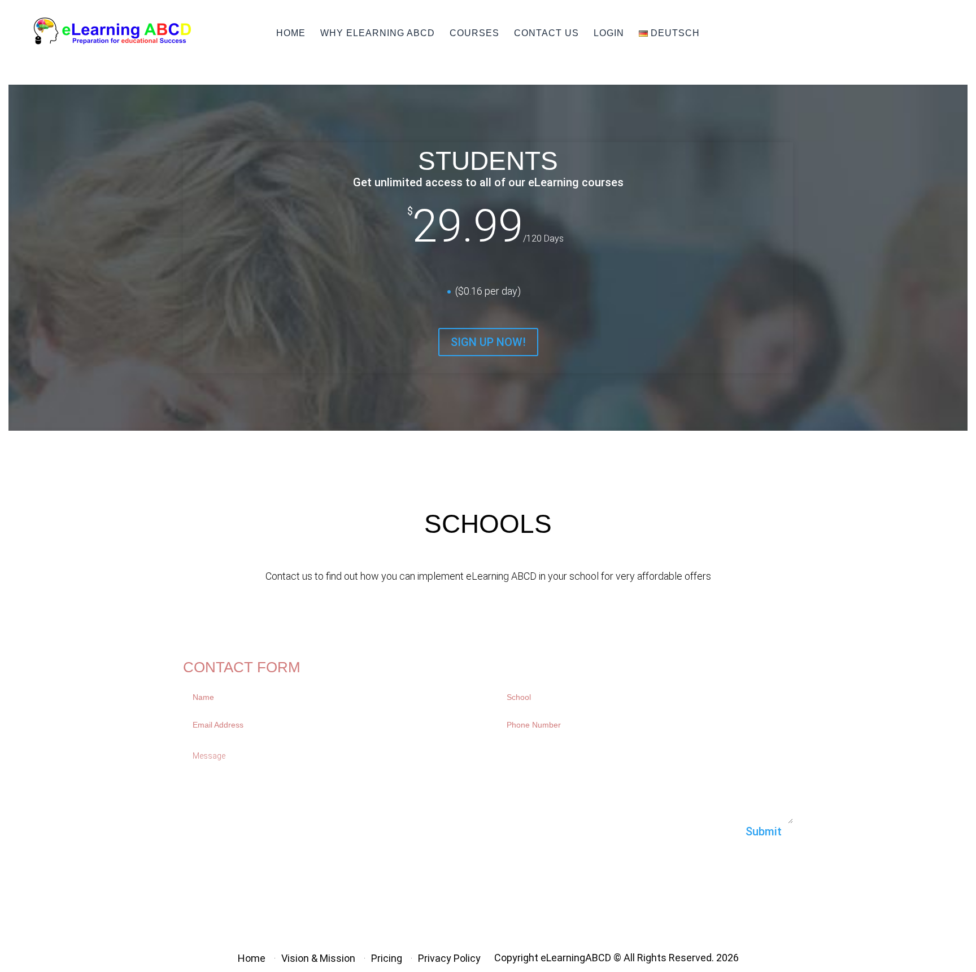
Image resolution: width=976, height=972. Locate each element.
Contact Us (546, 33)
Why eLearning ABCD (377, 33)
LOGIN (609, 33)
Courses (474, 33)
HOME (291, 33)
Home (251, 958)
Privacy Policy (449, 958)
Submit (764, 831)
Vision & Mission (318, 958)
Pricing (386, 958)
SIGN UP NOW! (488, 342)
